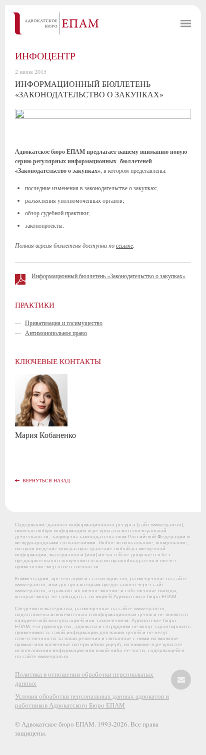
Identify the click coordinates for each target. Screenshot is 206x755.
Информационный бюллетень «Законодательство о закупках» (109, 276)
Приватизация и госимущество (63, 323)
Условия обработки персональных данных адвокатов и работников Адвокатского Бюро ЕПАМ (92, 701)
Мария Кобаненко (45, 434)
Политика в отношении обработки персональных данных (84, 679)
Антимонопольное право (56, 333)
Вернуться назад (46, 480)
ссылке (124, 245)
